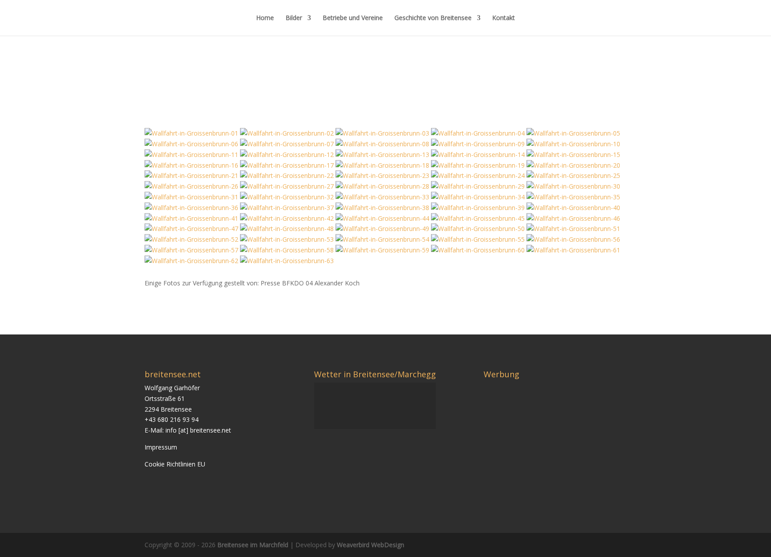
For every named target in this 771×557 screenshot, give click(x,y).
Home (265, 18)
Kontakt (503, 18)
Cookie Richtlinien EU (175, 464)
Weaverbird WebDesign (370, 544)
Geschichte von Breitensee (433, 18)
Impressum (161, 447)
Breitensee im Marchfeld (252, 544)
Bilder (294, 18)
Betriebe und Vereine (353, 18)
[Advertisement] (559, 445)
